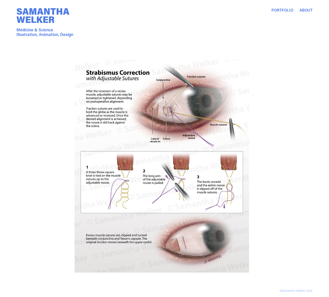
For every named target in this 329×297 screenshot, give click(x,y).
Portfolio (282, 10)
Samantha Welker (43, 15)
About (306, 10)
